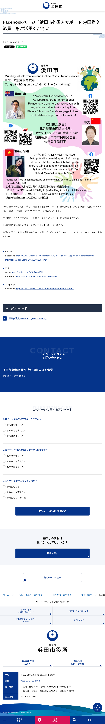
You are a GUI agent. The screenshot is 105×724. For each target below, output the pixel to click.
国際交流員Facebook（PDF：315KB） (28, 318)
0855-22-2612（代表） (32, 681)
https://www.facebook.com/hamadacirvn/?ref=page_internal (45, 288)
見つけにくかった (15, 436)
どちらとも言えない (16, 430)
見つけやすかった (15, 425)
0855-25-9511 (20, 376)
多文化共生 (86, 595)
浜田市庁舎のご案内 (27, 662)
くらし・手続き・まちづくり (31, 595)
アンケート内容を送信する (52, 511)
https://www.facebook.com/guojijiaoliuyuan (36, 276)
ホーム (6, 595)
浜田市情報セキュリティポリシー (26, 620)
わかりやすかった (15, 456)
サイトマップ (79, 620)
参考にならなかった (16, 498)
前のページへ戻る (52, 577)
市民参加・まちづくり (63, 595)
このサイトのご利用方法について (26, 611)
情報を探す (52, 553)
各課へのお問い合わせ (77, 662)
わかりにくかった (15, 467)
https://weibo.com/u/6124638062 (28, 272)
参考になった (13, 487)
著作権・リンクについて (78, 611)
